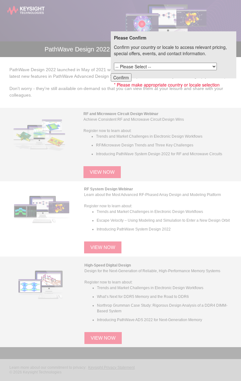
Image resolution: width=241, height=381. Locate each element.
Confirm (121, 77)
